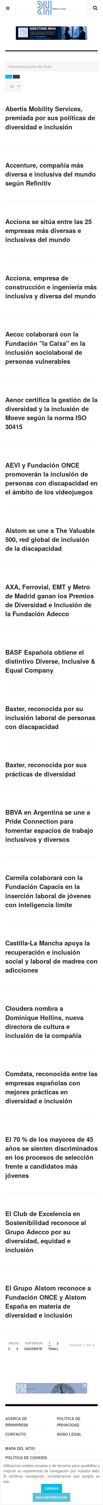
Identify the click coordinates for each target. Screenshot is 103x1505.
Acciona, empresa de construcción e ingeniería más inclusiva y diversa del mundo (51, 286)
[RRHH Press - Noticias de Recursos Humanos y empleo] (51, 8)
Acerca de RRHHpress (16, 1422)
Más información (51, 1497)
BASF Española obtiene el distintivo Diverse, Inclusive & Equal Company (50, 661)
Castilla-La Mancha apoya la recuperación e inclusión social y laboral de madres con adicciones (51, 956)
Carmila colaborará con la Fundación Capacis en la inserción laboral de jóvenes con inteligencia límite (48, 891)
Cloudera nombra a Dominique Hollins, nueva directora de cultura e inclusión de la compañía (44, 1022)
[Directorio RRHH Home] (51, 33)
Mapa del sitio (20, 1448)
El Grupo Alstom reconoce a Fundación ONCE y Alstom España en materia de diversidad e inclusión (48, 1301)
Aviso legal (69, 1434)
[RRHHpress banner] (51, 1388)
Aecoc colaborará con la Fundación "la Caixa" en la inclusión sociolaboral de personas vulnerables (45, 347)
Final (54, 1349)
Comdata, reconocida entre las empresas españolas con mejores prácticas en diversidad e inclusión (51, 1087)
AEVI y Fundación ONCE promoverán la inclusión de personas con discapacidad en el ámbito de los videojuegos (51, 478)
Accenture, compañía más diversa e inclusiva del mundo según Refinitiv (50, 174)
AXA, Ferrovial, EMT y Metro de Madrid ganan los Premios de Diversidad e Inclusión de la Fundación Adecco (49, 600)
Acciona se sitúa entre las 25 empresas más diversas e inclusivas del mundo (48, 230)
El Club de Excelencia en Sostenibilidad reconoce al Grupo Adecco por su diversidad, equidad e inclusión (45, 1231)
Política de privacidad (68, 1422)
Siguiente (33, 1349)
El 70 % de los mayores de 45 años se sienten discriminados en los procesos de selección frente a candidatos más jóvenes (51, 1157)
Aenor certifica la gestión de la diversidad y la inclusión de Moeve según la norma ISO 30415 (51, 413)
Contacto (15, 1434)
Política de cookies (26, 1457)
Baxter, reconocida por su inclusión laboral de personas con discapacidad (50, 717)
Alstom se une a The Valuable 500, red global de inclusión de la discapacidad (50, 539)
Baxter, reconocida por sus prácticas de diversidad (46, 769)
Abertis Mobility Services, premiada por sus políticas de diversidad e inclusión (50, 117)
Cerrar (52, 1488)
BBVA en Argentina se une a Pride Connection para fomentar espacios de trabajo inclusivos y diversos (49, 826)
